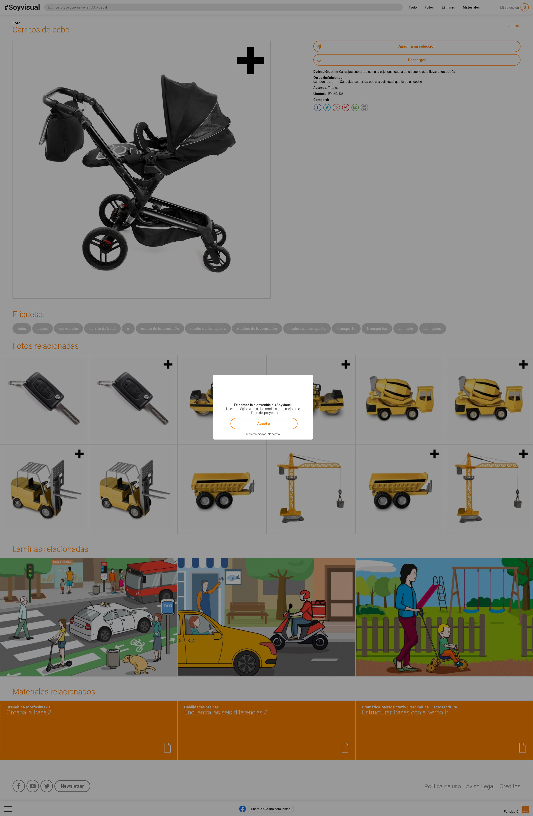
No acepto (274, 434)
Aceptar (264, 423)
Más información (256, 434)
